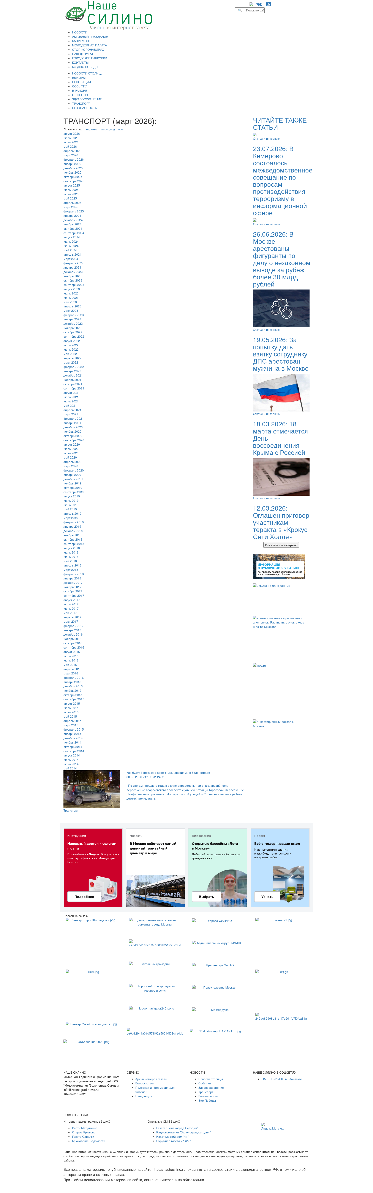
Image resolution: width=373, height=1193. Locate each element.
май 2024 (70, 250)
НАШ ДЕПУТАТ (82, 54)
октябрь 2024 (72, 228)
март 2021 (70, 414)
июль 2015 (71, 708)
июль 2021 (71, 397)
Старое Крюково (83, 1132)
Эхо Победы (207, 1100)
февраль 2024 (73, 263)
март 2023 (70, 310)
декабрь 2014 (73, 738)
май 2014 (70, 768)
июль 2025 (71, 189)
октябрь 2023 (72, 280)
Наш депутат (144, 1096)
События (204, 1083)
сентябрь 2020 (73, 440)
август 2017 (71, 600)
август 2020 (71, 444)
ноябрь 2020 (72, 431)
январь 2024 (72, 267)
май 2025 (70, 198)
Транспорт (70, 810)
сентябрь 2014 (73, 751)
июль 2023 (71, 293)
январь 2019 (72, 526)
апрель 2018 (72, 565)
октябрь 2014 (72, 746)
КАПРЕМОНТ (81, 41)
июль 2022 (71, 345)
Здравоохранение (211, 1087)
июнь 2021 (71, 401)
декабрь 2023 (73, 271)
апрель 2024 (72, 254)
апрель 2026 (72, 151)
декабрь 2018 (73, 530)
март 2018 (70, 569)
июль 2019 (71, 500)
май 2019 (70, 509)
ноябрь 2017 (72, 587)
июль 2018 (71, 552)
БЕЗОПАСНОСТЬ (84, 108)
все (120, 129)
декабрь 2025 (73, 168)
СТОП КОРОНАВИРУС (88, 49)
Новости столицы (210, 1079)
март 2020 (70, 466)
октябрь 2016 (72, 643)
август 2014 (71, 755)
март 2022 (70, 362)
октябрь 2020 (72, 436)
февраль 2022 (73, 366)
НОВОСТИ (79, 32)
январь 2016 (72, 682)
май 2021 (70, 405)
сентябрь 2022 (73, 336)
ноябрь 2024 (72, 224)
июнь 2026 (71, 142)
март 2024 (70, 258)
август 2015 (71, 703)
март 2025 (70, 207)
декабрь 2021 (73, 375)
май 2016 (70, 664)
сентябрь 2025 (73, 181)
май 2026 (70, 146)
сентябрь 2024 (73, 233)
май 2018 (70, 561)
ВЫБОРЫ (78, 77)
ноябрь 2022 (72, 328)
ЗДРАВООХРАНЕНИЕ (87, 99)
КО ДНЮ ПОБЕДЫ (85, 67)
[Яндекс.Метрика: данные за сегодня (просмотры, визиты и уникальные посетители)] (272, 1126)
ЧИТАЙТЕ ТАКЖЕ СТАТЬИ (280, 123)
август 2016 (71, 651)
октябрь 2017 (72, 591)
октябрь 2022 (72, 332)
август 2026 (71, 133)
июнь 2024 (71, 246)
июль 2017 (71, 604)
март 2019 (70, 518)
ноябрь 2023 (72, 276)
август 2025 (71, 185)
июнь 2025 (71, 194)
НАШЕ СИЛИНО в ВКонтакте (282, 1079)
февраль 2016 (73, 677)
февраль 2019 (73, 522)
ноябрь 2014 (72, 742)
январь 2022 (72, 371)
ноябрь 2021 (72, 379)
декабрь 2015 (73, 686)
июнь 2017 (71, 608)
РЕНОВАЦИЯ (81, 82)
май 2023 (70, 302)
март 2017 (70, 621)
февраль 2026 (73, 159)
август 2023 (71, 289)
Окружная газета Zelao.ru (174, 1141)
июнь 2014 (71, 764)
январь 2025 (72, 215)
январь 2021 (72, 423)
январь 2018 (72, 578)
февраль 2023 (73, 315)
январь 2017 (72, 630)
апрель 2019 (72, 513)
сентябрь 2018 (73, 543)
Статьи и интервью (266, 138)
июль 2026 (71, 138)
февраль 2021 (73, 418)
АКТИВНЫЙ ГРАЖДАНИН (90, 36)
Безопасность (208, 1096)
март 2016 (70, 673)
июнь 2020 (71, 453)
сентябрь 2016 (73, 647)
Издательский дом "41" (172, 1136)
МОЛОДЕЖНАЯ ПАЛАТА (89, 45)
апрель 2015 (72, 720)
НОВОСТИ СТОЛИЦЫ (87, 73)
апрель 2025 (72, 202)
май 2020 (70, 457)
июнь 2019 (71, 505)
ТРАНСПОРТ (81, 103)
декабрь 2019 (73, 479)
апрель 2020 (72, 461)
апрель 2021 (72, 410)
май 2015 (70, 716)
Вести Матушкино (84, 1128)
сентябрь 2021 (73, 388)
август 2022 (71, 341)
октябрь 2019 (72, 487)
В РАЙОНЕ (79, 90)
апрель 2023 (72, 306)
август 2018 (71, 548)
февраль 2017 (73, 625)
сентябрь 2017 (73, 595)
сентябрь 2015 (73, 699)
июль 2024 (71, 241)
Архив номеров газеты (151, 1079)
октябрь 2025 (72, 176)
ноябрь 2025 (72, 172)
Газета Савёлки (83, 1136)
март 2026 (70, 155)
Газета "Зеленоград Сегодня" (177, 1128)
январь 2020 (72, 474)
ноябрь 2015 (72, 690)
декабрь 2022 (73, 323)
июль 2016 (71, 656)
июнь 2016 (71, 660)
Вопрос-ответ (144, 1083)
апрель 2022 (72, 358)
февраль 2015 (73, 729)
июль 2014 (71, 759)
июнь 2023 (71, 297)
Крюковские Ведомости (88, 1141)
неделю (91, 129)
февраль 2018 (73, 574)
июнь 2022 (71, 349)
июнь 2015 (71, 712)
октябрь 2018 (72, 539)
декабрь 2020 (73, 427)
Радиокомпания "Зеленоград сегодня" (183, 1132)
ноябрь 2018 (72, 535)
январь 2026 (72, 163)
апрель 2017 (72, 617)
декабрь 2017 (73, 582)
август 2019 (71, 496)
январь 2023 (72, 319)
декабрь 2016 (73, 634)
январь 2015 (72, 733)
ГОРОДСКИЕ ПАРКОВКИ (89, 58)
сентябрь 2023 (73, 284)
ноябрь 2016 (72, 638)
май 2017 (70, 613)
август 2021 (71, 392)
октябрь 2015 (72, 695)
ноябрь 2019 (72, 483)
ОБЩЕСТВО (81, 95)
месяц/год (108, 129)
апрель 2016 (72, 669)
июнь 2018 (71, 556)
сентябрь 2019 (73, 492)
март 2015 (70, 725)
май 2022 (70, 353)
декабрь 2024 (73, 220)
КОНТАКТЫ (80, 62)
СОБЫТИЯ (79, 86)
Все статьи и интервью (281, 545)
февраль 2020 (73, 470)
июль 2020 (71, 448)
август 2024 (71, 237)
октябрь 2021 (72, 384)
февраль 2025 (73, 211)
